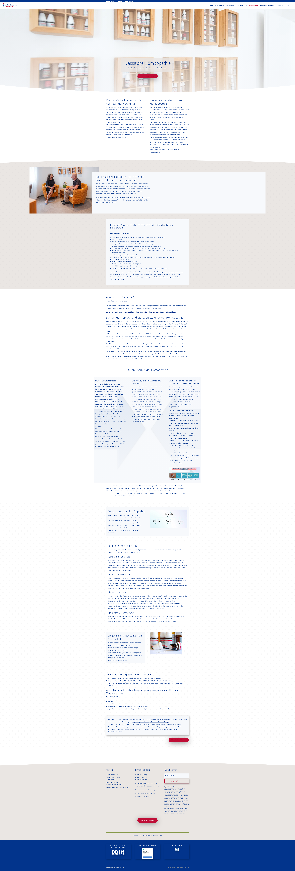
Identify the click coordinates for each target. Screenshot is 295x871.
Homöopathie (253, 5)
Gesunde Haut (230, 5)
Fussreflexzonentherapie (267, 5)
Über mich (290, 5)
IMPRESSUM (137, 836)
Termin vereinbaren (147, 76)
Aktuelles (280, 5)
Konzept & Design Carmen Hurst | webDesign (178, 867)
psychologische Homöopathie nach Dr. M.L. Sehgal (150, 722)
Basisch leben (241, 5)
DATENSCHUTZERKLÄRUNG (152, 836)
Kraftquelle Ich (219, 5)
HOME (211, 5)
